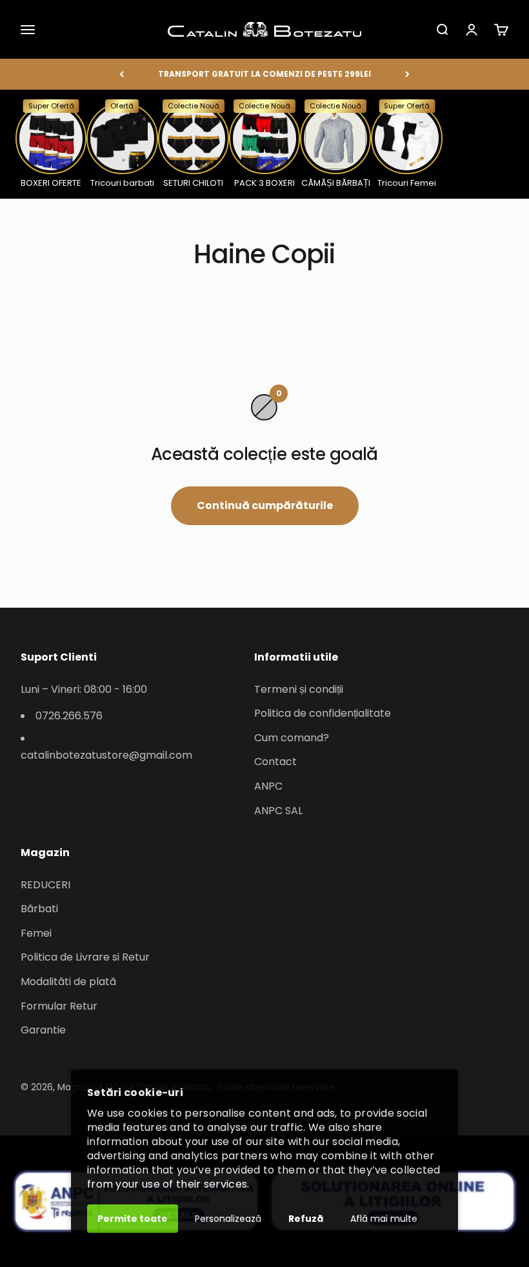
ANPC (268, 786)
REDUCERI (45, 884)
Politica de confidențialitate (322, 713)
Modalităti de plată (68, 981)
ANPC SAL (278, 810)
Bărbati (39, 908)
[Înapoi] (121, 74)
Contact (275, 761)
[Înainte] (407, 74)
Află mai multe (383, 1218)
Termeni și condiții (298, 689)
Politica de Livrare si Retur (85, 957)
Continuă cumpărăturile (265, 505)
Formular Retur (59, 1006)
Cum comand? (291, 737)
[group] (50, 144)
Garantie (43, 1030)
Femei (36, 933)
